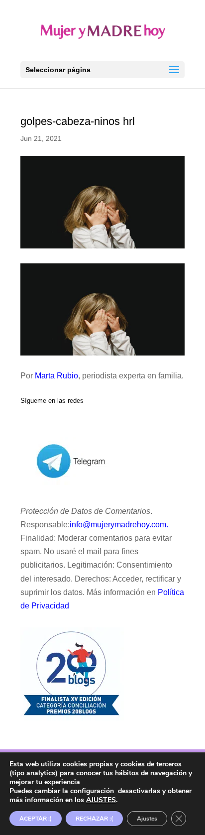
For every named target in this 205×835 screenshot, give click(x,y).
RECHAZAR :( (94, 819)
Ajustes (147, 819)
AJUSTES (101, 800)
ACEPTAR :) (35, 819)
